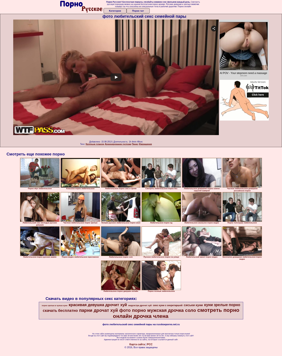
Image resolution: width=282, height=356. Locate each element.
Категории (115, 10)
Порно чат (138, 10)
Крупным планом (95, 144)
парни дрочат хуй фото (105, 310)
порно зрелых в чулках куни (54, 305)
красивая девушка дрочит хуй (98, 305)
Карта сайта (137, 344)
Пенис (135, 144)
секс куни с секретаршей (167, 305)
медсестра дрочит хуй (140, 305)
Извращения (145, 144)
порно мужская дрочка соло (164, 310)
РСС (150, 344)
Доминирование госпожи (118, 144)
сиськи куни (193, 305)
